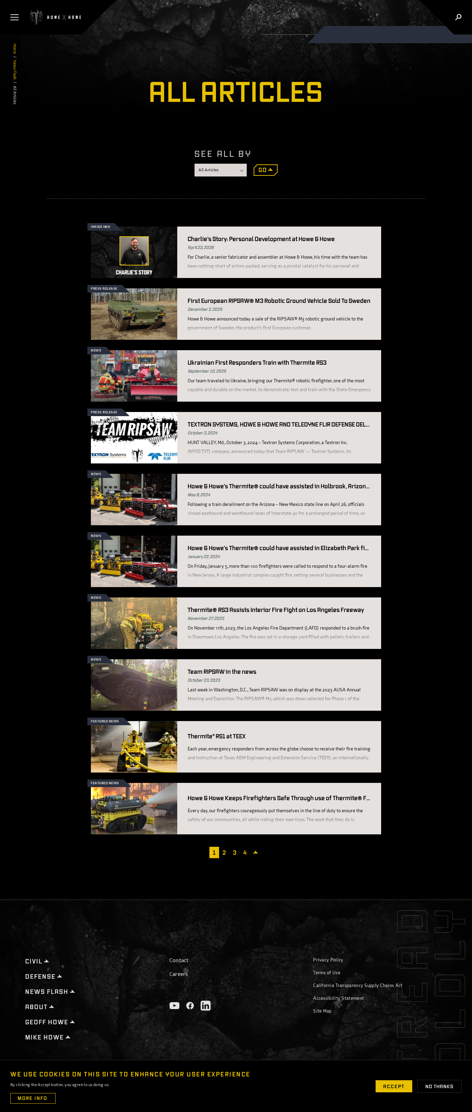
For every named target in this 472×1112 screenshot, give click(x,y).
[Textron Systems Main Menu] (15, 17)
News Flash (14, 69)
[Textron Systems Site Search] (458, 17)
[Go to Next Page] (256, 851)
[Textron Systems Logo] (55, 17)
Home (14, 49)
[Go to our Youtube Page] (174, 1005)
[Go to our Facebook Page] (190, 1005)
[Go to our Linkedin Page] (205, 1005)
